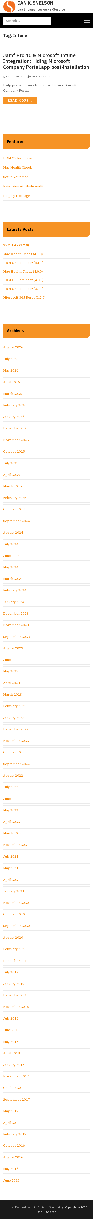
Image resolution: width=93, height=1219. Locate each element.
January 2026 (13, 417)
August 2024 (13, 532)
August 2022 (13, 775)
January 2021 (13, 891)
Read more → (20, 100)
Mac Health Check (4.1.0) (23, 254)
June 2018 (11, 1030)
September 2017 (16, 1099)
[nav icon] (87, 21)
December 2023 (16, 613)
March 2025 (12, 486)
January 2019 (13, 984)
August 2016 (13, 1157)
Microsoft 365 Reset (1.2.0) (24, 297)
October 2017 (14, 1088)
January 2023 (13, 718)
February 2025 (14, 498)
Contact (42, 1207)
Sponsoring (56, 1207)
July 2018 (10, 1018)
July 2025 (10, 463)
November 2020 (16, 903)
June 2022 (11, 799)
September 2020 (16, 926)
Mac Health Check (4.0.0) (23, 271)
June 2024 (11, 556)
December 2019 (16, 961)
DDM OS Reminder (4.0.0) (23, 280)
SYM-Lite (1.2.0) (16, 245)
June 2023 (11, 660)
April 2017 (11, 1123)
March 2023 (12, 694)
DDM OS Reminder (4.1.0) (23, 263)
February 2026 (14, 405)
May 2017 (10, 1111)
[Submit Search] (45, 21)
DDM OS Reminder (18, 158)
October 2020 (14, 914)
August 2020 (13, 937)
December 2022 (16, 729)
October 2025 (14, 451)
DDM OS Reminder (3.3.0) (23, 289)
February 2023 (14, 706)
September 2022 (16, 764)
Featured (20, 1207)
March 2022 (12, 833)
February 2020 (14, 949)
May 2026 (10, 370)
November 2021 (16, 845)
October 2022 (14, 752)
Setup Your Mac (15, 177)
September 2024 (16, 521)
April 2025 (11, 475)
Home (9, 1207)
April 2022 (11, 822)
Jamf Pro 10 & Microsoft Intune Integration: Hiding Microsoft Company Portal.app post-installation (46, 61)
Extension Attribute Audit (23, 186)
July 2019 (10, 972)
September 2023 (16, 637)
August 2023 (13, 648)
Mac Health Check (17, 167)
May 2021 (10, 868)
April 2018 (11, 1053)
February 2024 (14, 590)
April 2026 (11, 382)
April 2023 (11, 683)
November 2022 (16, 741)
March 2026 (12, 394)
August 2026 (13, 347)
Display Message (16, 196)
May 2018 (10, 1042)
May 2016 (10, 1169)
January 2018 (13, 1065)
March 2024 (12, 579)
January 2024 (13, 602)
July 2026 (10, 359)
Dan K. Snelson (35, 3)
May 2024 (10, 567)
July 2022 (10, 787)
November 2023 (16, 625)
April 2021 (11, 880)
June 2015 (11, 1180)
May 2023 (10, 671)
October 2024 (14, 509)
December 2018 (16, 995)
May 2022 (10, 810)
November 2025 (16, 440)
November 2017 (16, 1076)
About (31, 1207)
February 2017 (14, 1134)
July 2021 (10, 856)
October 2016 (14, 1145)
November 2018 (16, 1007)
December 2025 (16, 428)
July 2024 (10, 544)
